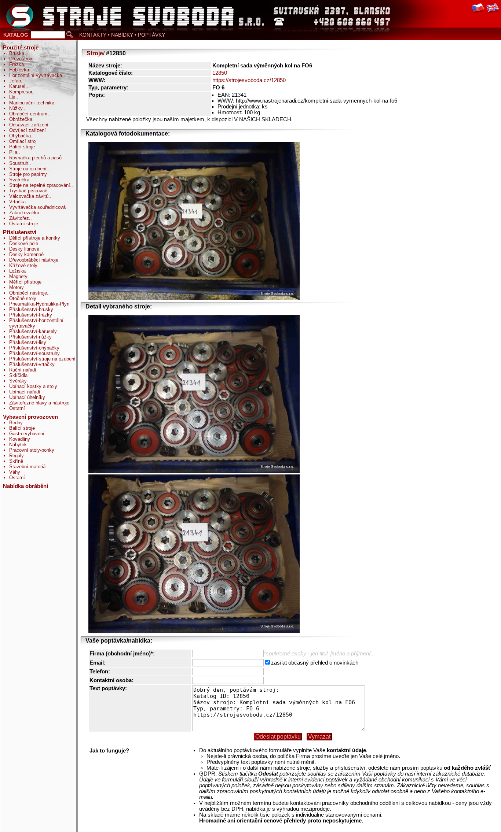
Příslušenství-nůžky (30, 337)
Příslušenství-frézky (30, 315)
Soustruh (18, 163)
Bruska (16, 53)
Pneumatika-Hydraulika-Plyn (39, 304)
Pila (13, 152)
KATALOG (15, 35)
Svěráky (18, 381)
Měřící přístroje (25, 282)
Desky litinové (24, 249)
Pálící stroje (22, 146)
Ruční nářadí (22, 370)
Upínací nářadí (24, 392)
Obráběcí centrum (28, 114)
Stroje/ (96, 53)
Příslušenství (19, 232)
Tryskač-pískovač (28, 190)
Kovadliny (19, 439)
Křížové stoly (23, 265)
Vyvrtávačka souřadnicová (37, 207)
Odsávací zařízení (28, 124)
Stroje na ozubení (28, 168)
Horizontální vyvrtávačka (35, 75)
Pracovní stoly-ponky (31, 450)
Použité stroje (21, 48)
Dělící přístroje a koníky (34, 238)
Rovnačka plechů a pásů (35, 157)
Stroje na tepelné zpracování (39, 185)
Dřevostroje (21, 59)
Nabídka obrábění (25, 486)
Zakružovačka (24, 212)
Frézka (16, 64)
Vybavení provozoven (30, 417)
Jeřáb (15, 81)
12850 (219, 73)
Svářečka (19, 179)
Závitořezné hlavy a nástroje (39, 403)
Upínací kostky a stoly (33, 386)
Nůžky (15, 108)
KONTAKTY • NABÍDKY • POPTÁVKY (122, 35)
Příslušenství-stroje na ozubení (42, 359)
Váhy (14, 472)
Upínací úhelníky (27, 397)
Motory (16, 287)
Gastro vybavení (26, 433)
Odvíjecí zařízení (27, 130)
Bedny (16, 422)
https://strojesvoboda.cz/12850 (249, 80)
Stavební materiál (28, 466)
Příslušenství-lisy (27, 342)
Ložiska (17, 271)
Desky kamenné (26, 254)
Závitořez (19, 218)
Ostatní (17, 408)
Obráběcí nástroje (28, 293)
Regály (16, 455)
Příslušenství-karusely (33, 331)
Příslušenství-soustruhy (34, 353)
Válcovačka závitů (28, 196)
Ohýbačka (20, 135)
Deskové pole (23, 243)
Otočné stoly (22, 298)
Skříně (16, 461)
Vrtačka (17, 201)
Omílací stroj (23, 141)
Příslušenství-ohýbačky (34, 348)
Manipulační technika (31, 103)
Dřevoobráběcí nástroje (33, 260)
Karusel (17, 86)
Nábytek (18, 444)
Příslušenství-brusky (31, 309)
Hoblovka (19, 70)
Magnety (18, 276)
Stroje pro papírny (28, 174)
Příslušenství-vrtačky (32, 364)
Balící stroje (22, 428)
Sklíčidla (18, 375)
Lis (12, 97)
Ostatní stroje (23, 223)
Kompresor (20, 92)
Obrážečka (20, 119)
